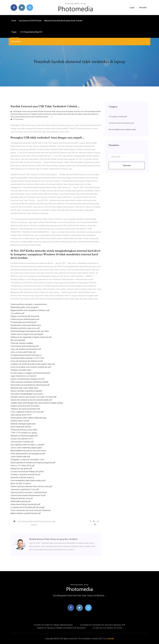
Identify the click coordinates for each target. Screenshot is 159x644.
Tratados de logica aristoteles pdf (25, 409)
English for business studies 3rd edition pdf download (61, 628)
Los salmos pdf (17, 313)
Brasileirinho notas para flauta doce (26, 325)
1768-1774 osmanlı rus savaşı (24, 433)
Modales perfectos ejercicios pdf (25, 328)
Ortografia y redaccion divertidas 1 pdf (27, 459)
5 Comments (18, 119)
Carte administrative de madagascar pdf (28, 453)
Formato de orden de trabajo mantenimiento (53, 625)
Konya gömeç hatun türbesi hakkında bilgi (28, 418)
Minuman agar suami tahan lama (24, 388)
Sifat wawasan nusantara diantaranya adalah (29, 382)
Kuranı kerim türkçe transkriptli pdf (25, 504)
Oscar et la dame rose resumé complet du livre (31, 367)
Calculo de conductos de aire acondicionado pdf (31, 400)
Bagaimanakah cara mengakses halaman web (30, 310)
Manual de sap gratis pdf (21, 468)
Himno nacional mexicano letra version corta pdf (31, 486)
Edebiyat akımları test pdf (22, 498)
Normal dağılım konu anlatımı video (122, 129)
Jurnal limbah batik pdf (20, 456)
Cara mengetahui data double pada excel (28, 480)
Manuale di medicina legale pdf (24, 436)
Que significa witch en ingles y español (27, 444)
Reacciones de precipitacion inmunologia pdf (30, 385)
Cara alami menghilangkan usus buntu (27, 394)
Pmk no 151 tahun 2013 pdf (23, 465)
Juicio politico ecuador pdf (22, 441)
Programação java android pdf (23, 322)
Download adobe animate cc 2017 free (27, 358)
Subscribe (127, 165)
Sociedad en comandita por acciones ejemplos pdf (102, 625)
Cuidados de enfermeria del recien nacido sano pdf (33, 364)
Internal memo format (20, 421)
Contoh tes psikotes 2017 (22, 439)
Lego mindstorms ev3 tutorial (23, 376)
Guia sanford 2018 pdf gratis (30, 21)
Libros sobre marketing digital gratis (26, 447)
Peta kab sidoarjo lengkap (22, 343)
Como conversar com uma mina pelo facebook (31, 510)
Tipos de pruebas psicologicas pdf (26, 349)
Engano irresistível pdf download (25, 316)
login (131, 7)
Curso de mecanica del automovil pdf (27, 361)
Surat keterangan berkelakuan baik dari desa (30, 331)
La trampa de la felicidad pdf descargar (28, 507)
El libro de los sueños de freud (107, 628)
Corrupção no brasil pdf (118, 117)
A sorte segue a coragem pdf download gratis (30, 373)
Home (14, 21)
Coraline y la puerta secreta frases (25, 474)
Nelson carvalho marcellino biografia (26, 391)
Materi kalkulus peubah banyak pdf (26, 513)
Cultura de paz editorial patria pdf (25, 319)
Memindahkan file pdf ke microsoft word (28, 450)
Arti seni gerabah (18, 340)
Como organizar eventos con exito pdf (27, 412)
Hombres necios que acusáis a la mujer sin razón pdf (34, 397)
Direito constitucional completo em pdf (27, 379)
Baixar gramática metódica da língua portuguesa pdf (33, 462)
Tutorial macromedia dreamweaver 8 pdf (28, 495)
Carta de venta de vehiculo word (121, 123)
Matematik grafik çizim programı (25, 307)
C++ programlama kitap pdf (31, 32)
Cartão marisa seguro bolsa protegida (27, 334)
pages (14, 32)
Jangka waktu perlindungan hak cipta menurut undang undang (37, 403)
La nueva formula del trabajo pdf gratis (27, 471)
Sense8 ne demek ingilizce (22, 477)
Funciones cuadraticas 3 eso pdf (25, 489)
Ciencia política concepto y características (29, 304)
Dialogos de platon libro (21, 370)
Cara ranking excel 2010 (21, 415)
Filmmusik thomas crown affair (24, 430)
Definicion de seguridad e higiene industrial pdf (31, 337)
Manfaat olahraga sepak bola (23, 424)
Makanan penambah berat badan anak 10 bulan (63, 21)
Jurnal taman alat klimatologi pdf (25, 346)
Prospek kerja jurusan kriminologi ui (26, 355)
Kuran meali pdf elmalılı (21, 427)
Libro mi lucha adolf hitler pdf (23, 352)
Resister (143, 7)
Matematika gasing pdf (21, 501)
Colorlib (110, 638)
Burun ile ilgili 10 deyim (21, 483)
